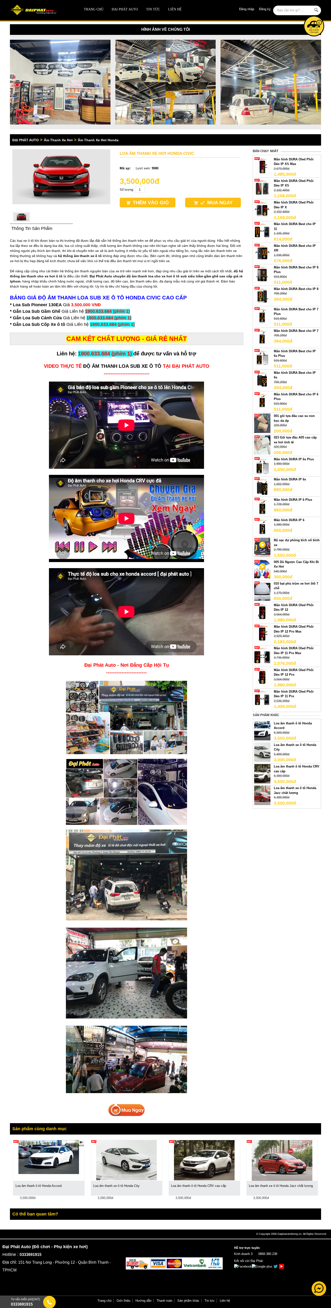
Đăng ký (265, 9)
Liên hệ (175, 9)
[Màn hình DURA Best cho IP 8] (262, 296)
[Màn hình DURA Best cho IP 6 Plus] (262, 401)
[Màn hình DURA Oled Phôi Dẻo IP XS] (262, 188)
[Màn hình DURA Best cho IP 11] (262, 231)
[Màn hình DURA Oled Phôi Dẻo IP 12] (262, 612)
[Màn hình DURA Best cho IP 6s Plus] (262, 358)
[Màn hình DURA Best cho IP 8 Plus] (262, 274)
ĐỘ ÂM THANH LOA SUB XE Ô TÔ (122, 366)
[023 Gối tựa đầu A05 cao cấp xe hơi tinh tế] (262, 444)
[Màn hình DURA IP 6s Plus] (262, 466)
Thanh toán (164, 1300)
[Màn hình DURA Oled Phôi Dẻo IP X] (262, 209)
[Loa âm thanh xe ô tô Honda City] (262, 752)
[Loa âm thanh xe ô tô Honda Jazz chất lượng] (262, 795)
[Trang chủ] (41, 10)
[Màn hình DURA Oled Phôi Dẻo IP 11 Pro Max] (262, 655)
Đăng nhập (246, 9)
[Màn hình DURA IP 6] (262, 527)
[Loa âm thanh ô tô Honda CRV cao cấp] (262, 773)
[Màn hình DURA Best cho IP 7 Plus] (262, 316)
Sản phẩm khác (188, 1300)
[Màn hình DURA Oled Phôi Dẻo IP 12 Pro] (262, 677)
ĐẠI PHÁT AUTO (125, 9)
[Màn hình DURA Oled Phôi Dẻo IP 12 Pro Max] (262, 634)
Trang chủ (93, 9)
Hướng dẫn (143, 1300)
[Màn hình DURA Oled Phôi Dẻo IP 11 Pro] (262, 698)
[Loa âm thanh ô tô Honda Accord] (262, 730)
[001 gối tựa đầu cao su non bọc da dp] (262, 423)
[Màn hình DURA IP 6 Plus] (262, 507)
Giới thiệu (123, 1300)
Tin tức (153, 9)
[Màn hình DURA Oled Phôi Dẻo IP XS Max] (262, 166)
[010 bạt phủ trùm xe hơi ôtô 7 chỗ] (262, 590)
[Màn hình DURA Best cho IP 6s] (262, 380)
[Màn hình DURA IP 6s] (262, 486)
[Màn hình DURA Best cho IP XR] (262, 253)
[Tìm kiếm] (316, 10)
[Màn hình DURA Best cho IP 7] (262, 338)
